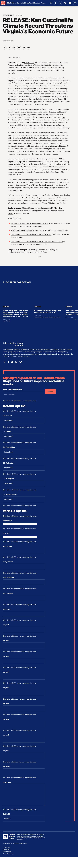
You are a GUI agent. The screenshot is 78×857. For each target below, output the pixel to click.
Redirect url (7, 521)
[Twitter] (4, 362)
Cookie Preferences (8, 854)
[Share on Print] (75, 3)
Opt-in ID (6, 814)
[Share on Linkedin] (60, 3)
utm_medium (8, 562)
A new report (29, 62)
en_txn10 (6, 766)
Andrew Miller (57, 317)
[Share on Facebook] (56, 3)
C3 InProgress (8, 479)
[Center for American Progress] (3, 3)
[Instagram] (16, 362)
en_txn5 (6, 688)
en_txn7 (6, 719)
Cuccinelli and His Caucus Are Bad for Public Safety (31, 234)
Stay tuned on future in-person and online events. (34, 381)
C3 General (7, 416)
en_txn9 (6, 751)
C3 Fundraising (9, 447)
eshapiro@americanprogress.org (22, 252)
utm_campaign (8, 577)
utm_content (8, 593)
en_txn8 (6, 735)
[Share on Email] (70, 3)
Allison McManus (48, 317)
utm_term (6, 609)
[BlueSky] (20, 362)
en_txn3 (6, 656)
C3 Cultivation (8, 463)
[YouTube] (12, 362)
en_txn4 (6, 672)
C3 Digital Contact (10, 494)
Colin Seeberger (38, 317)
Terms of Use (6, 847)
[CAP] (9, 836)
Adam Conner (6, 321)
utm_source (7, 546)
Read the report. (14, 57)
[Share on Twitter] (51, 3)
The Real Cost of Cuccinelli (21, 230)
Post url (6, 533)
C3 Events (7, 431)
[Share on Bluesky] (65, 3)
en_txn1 (6, 625)
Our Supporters (7, 851)
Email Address (12, 390)
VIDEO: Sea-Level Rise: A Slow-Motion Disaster (29, 223)
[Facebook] (8, 362)
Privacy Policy (6, 849)
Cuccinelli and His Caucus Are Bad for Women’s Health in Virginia (37, 241)
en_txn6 (6, 703)
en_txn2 (6, 640)
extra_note (7, 782)
